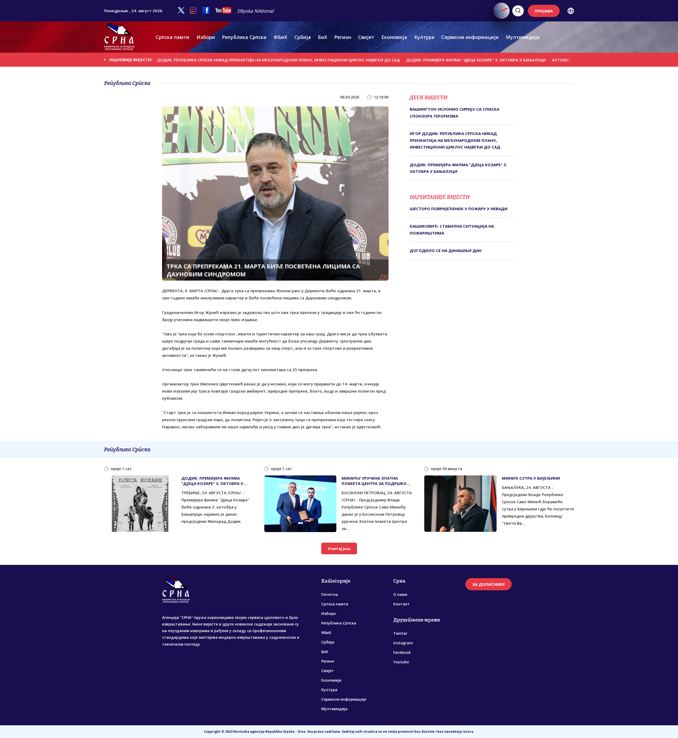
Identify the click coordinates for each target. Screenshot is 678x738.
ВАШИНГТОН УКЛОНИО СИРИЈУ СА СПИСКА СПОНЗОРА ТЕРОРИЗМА (454, 112)
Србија (302, 37)
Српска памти (172, 37)
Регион (342, 37)
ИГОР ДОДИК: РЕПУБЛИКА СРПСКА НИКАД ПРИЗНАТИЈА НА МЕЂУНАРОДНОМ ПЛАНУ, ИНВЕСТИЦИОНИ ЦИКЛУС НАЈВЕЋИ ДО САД (235, 59)
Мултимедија (523, 37)
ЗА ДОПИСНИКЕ (488, 584)
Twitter (400, 633)
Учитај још (339, 548)
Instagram (403, 642)
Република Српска (244, 37)
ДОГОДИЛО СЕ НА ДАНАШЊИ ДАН (445, 250)
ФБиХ (280, 37)
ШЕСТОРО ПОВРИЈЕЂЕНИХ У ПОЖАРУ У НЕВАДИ (458, 208)
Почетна (329, 594)
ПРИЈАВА (544, 11)
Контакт (401, 603)
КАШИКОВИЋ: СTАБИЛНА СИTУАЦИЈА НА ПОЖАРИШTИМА (452, 229)
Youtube (401, 661)
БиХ (322, 37)
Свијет (366, 37)
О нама (400, 594)
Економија (394, 37)
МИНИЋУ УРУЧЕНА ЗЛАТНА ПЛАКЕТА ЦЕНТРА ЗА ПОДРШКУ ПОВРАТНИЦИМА (374, 480)
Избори (206, 37)
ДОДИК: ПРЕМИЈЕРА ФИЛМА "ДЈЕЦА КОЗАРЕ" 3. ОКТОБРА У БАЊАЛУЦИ (439, 59)
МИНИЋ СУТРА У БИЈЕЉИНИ (531, 478)
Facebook (402, 652)
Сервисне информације (470, 37)
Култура (424, 37)
